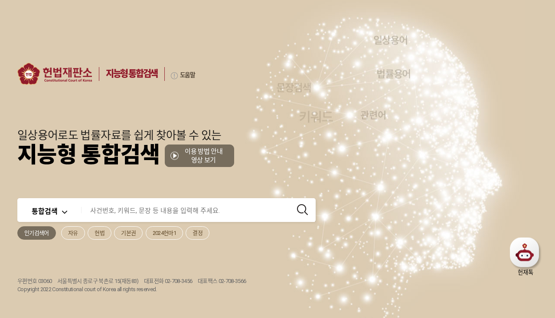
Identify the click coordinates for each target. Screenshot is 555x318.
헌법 (99, 233)
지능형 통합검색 (131, 73)
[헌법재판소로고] (54, 74)
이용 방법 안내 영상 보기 (203, 156)
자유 (73, 233)
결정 (197, 233)
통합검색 (45, 211)
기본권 (128, 233)
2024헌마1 (164, 233)
